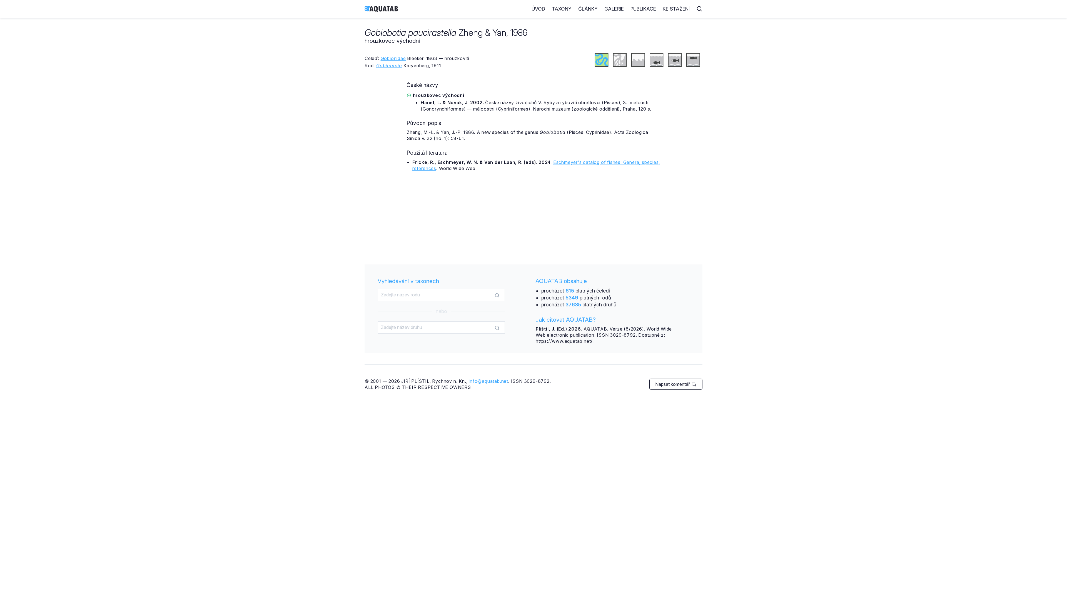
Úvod (538, 9)
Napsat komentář (673, 384)
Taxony (562, 9)
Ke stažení (676, 9)
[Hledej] (497, 295)
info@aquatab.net (488, 381)
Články (588, 9)
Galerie (614, 9)
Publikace (643, 9)
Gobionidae (393, 58)
